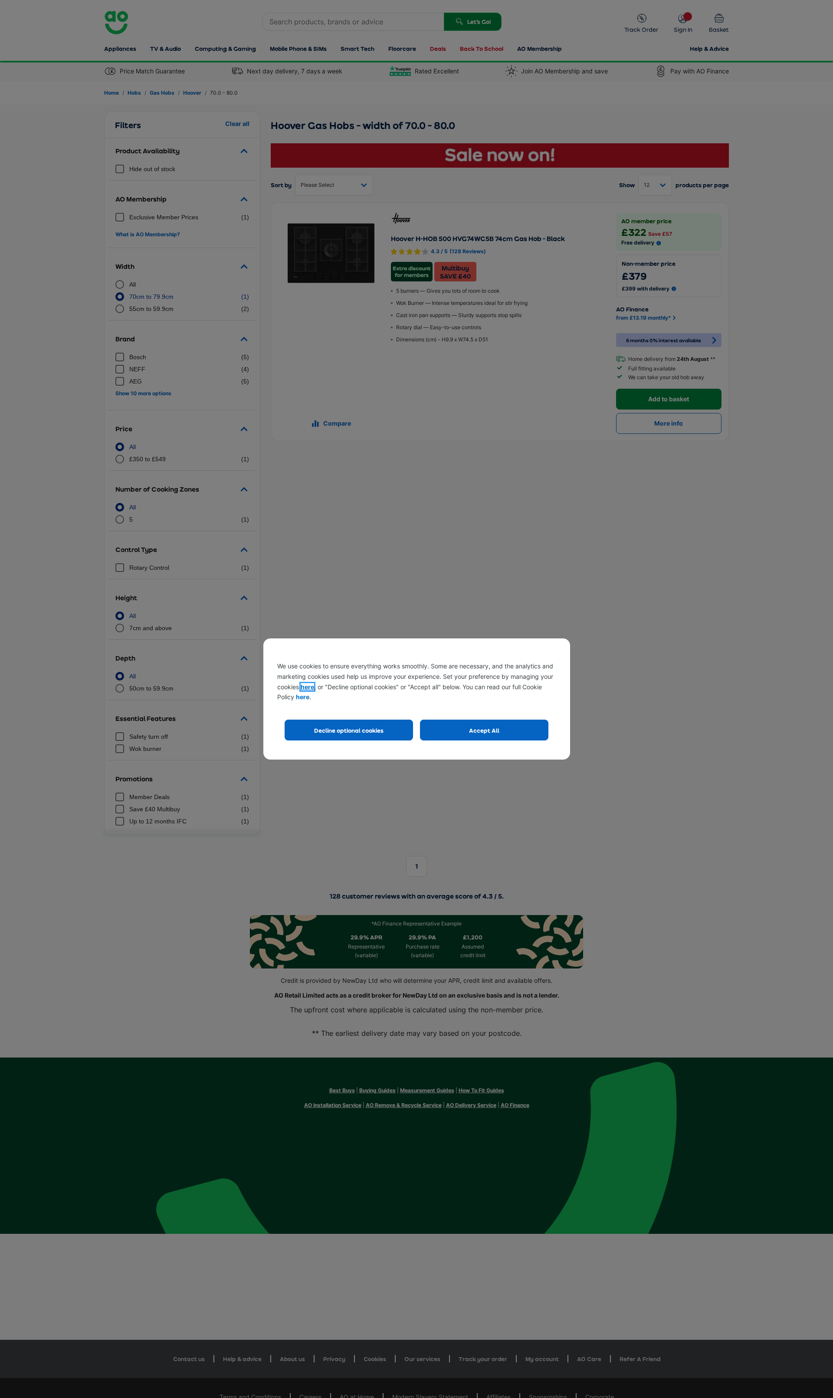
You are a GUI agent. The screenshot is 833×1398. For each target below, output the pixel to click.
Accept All (484, 730)
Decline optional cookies (349, 730)
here (307, 687)
